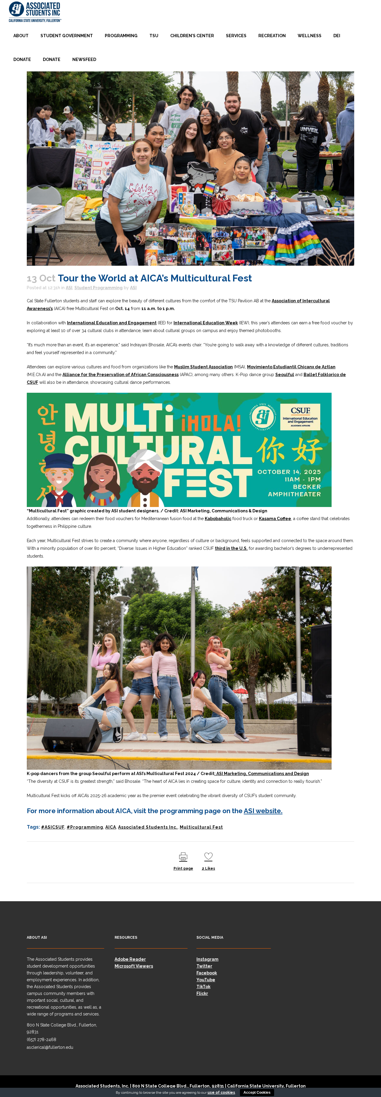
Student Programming (98, 287)
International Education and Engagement (112, 322)
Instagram (207, 959)
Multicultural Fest (201, 827)
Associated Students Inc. (148, 827)
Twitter (204, 966)
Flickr (202, 993)
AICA (110, 827)
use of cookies (221, 1092)
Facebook (206, 973)
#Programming (85, 827)
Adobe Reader (130, 959)
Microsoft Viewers (134, 966)
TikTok (203, 986)
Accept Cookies (257, 1092)
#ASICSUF (53, 827)
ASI (69, 287)
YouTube (205, 979)
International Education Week (206, 322)
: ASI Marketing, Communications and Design (261, 773)
